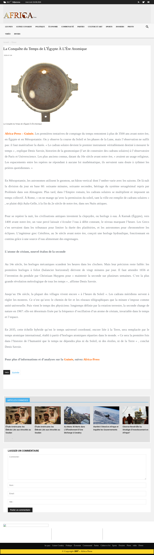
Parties (80, 26)
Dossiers (120, 26)
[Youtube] (148, 2)
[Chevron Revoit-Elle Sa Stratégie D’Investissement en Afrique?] (135, 415)
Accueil (6, 42)
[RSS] (138, 2)
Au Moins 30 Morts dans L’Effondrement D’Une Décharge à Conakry (74, 430)
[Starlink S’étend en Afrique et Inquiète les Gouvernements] (106, 415)
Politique (40, 26)
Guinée (15, 372)
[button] (147, 27)
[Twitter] (143, 2)
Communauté (67, 26)
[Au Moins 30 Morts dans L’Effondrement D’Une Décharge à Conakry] (77, 415)
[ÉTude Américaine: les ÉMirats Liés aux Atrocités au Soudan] (18, 415)
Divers (17, 34)
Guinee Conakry (24, 26)
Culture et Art (95, 26)
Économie (53, 26)
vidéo (8, 34)
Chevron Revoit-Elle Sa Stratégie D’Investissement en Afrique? (135, 430)
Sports (109, 26)
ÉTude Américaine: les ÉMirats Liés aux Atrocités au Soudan (18, 430)
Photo (131, 26)
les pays (9, 26)
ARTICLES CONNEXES (17, 400)
